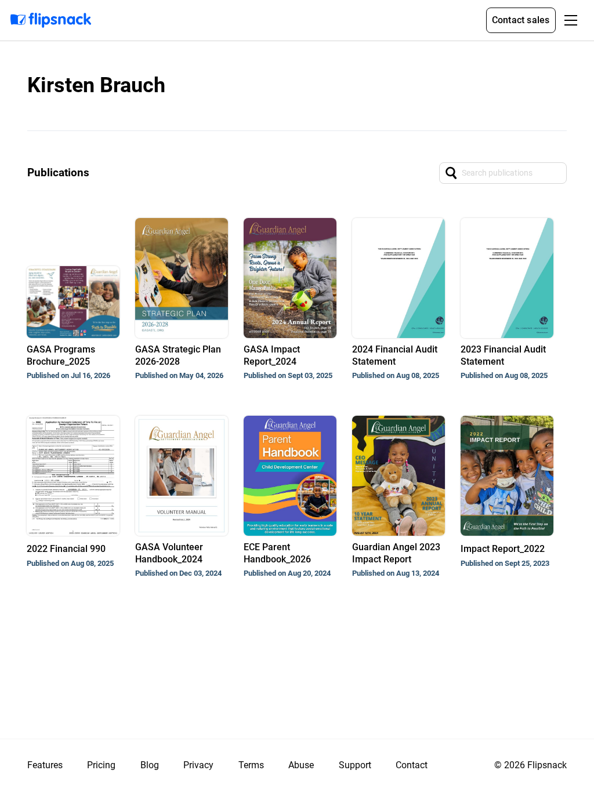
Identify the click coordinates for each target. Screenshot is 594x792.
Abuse (301, 765)
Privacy (198, 765)
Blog (149, 765)
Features (45, 765)
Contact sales (521, 20)
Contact (412, 765)
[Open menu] (571, 20)
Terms (251, 765)
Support (355, 765)
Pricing (101, 765)
